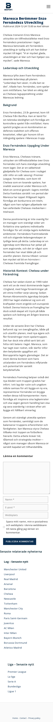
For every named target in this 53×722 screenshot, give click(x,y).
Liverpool (9, 574)
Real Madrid (11, 579)
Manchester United (15, 569)
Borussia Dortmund (15, 642)
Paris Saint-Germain (15, 618)
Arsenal (8, 584)
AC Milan (9, 628)
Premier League (17, 671)
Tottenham (10, 603)
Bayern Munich (12, 638)
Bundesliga (14, 686)
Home (15, 718)
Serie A (12, 681)
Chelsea (8, 593)
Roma (7, 613)
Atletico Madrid (13, 647)
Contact (23, 718)
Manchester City (13, 608)
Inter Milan (10, 633)
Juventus (9, 623)
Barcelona (10, 589)
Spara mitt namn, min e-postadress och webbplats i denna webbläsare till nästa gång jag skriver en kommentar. (27, 527)
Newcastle (10, 598)
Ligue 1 (12, 691)
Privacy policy (34, 718)
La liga (11, 676)
